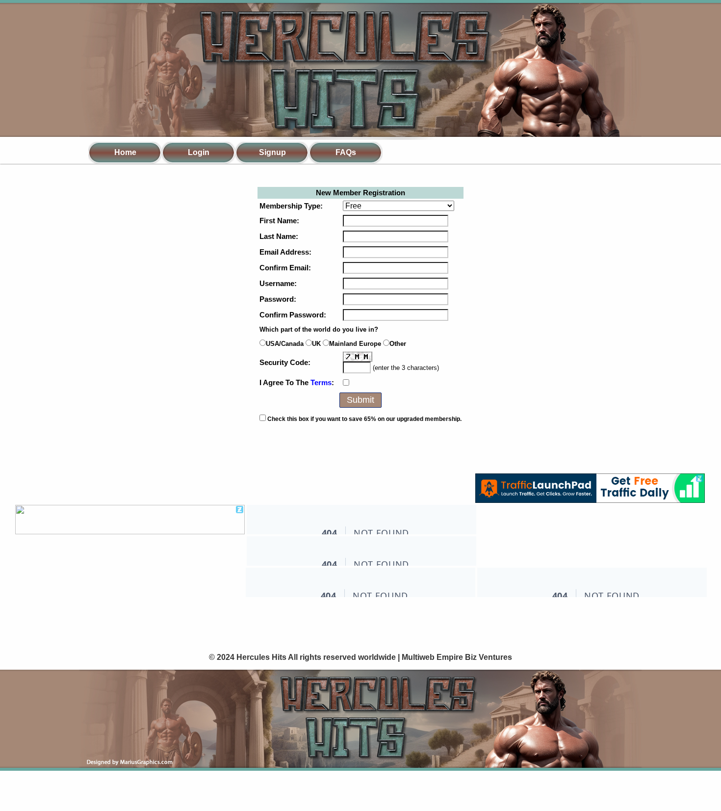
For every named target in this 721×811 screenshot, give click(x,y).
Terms (321, 383)
